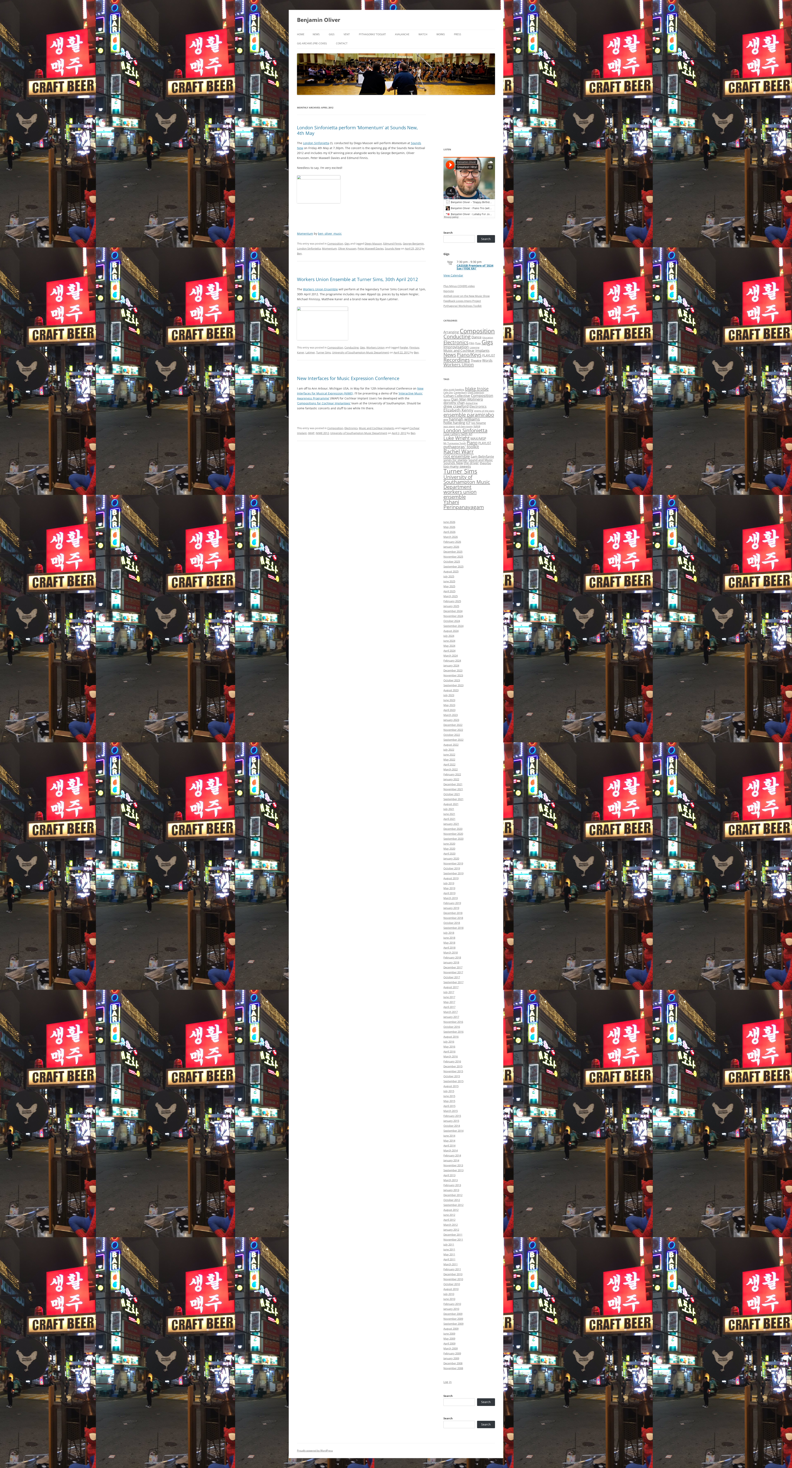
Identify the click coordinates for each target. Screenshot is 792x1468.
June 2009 (449, 1333)
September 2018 (453, 928)
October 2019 (451, 868)
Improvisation (456, 346)
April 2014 (449, 1145)
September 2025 (453, 566)
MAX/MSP (478, 438)
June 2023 (449, 700)
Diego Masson (373, 243)
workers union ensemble (460, 494)
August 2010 (450, 1289)
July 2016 (448, 1041)
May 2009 (449, 1338)
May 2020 (449, 848)
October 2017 (451, 977)
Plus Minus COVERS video (459, 286)
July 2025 (448, 576)
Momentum (305, 233)
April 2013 (449, 1175)
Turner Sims (323, 352)
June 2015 (449, 1096)
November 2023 (453, 675)
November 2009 (453, 1319)
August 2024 (450, 631)
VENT (347, 34)
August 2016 (450, 1036)
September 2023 (453, 685)
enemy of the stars (484, 410)
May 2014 (449, 1140)
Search (448, 232)
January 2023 (451, 720)
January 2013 (451, 1190)
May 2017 (449, 1002)
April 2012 (449, 1220)
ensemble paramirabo (468, 414)
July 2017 (448, 992)
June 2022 (449, 754)
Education (487, 337)
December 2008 (452, 1363)
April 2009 (449, 1343)
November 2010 (453, 1279)
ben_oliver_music (330, 233)
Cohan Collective (456, 395)
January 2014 (451, 1160)
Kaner (300, 352)
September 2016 (453, 1032)
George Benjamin (413, 243)
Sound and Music (480, 460)
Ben (299, 253)
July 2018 (448, 933)
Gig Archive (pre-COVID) (312, 43)
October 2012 (451, 1200)
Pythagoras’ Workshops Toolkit (462, 306)
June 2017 (449, 997)
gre (445, 419)
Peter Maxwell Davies (371, 248)
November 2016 (453, 1022)
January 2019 (451, 908)
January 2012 (451, 1229)
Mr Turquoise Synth (454, 443)
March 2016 (450, 1056)
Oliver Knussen (347, 248)
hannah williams (464, 419)
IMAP (311, 433)
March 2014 (450, 1150)
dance (446, 399)
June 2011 (449, 1249)
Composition (335, 243)
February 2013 (452, 1185)
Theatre (476, 360)
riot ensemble (456, 456)
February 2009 (452, 1353)
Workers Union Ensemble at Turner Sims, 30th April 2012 (357, 279)
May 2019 (449, 888)
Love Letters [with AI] (457, 434)
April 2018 (449, 947)
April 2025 (449, 591)
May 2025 (449, 586)
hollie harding (454, 422)
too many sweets (457, 466)
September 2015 (453, 1081)
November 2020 (453, 834)
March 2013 (450, 1180)
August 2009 (450, 1328)
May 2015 (449, 1101)
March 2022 (450, 769)
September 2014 (453, 1130)
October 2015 (451, 1076)
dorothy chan (454, 402)
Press (457, 34)
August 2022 (450, 744)
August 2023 (450, 690)
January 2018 (451, 962)
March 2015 (450, 1111)
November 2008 (453, 1368)
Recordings (456, 359)
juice (477, 426)
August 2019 (450, 878)
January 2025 (451, 606)
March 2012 (450, 1225)
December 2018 (452, 913)
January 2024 (451, 665)
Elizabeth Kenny (458, 410)
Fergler (404, 347)
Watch (422, 34)
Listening (474, 347)
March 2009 (450, 1348)
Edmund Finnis (392, 243)
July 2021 (448, 809)
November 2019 (453, 863)
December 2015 (452, 1066)
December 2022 (452, 725)
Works (440, 34)
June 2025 (449, 581)
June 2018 (449, 937)
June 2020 (449, 843)
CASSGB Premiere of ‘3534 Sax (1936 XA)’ (475, 267)
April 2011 (449, 1259)
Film (471, 343)
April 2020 (449, 853)
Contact (342, 43)
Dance (476, 337)
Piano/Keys (469, 355)
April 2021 (449, 819)
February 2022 (452, 774)
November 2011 (453, 1239)
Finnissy (414, 347)
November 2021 (453, 789)
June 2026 (449, 522)
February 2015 (452, 1116)
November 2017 (453, 972)
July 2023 (448, 695)
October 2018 (451, 923)
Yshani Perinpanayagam (463, 504)
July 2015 (448, 1091)
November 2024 (453, 616)
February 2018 (452, 957)
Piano (472, 442)
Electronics (351, 428)
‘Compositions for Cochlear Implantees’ (324, 403)
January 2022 (451, 779)
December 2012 (452, 1195)
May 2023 (449, 705)
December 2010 (452, 1274)
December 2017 (452, 967)
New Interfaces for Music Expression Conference (348, 378)
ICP (468, 423)
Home (300, 34)
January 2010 (451, 1309)
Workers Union (375, 347)
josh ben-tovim (464, 426)
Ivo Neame (478, 423)
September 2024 (453, 626)
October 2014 (451, 1126)
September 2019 (453, 873)
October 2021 (451, 794)
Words (487, 360)
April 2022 (449, 764)
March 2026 (450, 537)
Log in (447, 1382)
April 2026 (449, 532)
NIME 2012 (322, 433)
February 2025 (452, 601)
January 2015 (451, 1121)
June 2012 (449, 1215)
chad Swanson (476, 392)
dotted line (472, 403)
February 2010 (452, 1304)
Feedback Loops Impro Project (462, 301)
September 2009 (453, 1324)
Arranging (451, 332)
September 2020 (453, 839)
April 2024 (449, 650)
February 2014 (452, 1155)
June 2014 (449, 1135)
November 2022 (453, 730)
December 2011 (452, 1234)
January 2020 (451, 858)
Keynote (448, 291)
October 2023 (451, 680)
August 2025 (450, 571)
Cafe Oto (448, 392)
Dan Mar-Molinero (467, 399)
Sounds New (392, 248)
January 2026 (451, 547)
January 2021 (451, 824)
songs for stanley (455, 460)
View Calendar (453, 275)
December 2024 (452, 611)
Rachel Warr (458, 451)
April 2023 (449, 710)
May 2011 (449, 1254)
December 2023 (452, 670)
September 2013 (453, 1170)
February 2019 (452, 903)
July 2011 (448, 1244)
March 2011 (450, 1264)
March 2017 (450, 1012)
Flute (478, 343)
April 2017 (449, 1007)
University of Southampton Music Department (360, 352)
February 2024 (452, 660)
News (316, 34)
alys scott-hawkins (453, 389)
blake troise (477, 389)
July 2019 (448, 883)
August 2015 (450, 1086)
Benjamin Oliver (318, 20)
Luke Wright (456, 438)
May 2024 (449, 645)
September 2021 (453, 799)
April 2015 (449, 1106)
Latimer (310, 352)
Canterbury (460, 392)
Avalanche (402, 34)
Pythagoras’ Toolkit (372, 34)
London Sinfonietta (316, 143)
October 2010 (451, 1284)
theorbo (485, 463)
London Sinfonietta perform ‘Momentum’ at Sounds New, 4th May (357, 130)
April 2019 (449, 893)
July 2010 (448, 1294)
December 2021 (452, 784)
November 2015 (453, 1071)
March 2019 (450, 898)
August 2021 (450, 804)
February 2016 (452, 1061)
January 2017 (451, 1017)
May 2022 (449, 759)
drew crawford (456, 406)
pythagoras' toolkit (461, 447)
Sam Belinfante (482, 456)
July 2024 (448, 636)
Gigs (332, 34)
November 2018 (453, 918)
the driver (471, 463)
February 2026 (452, 542)
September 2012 (453, 1205)
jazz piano (449, 426)
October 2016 (451, 1027)
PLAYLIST (488, 355)
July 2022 (448, 749)
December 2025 (452, 551)
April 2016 (449, 1051)
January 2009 (451, 1358)
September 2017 (453, 982)
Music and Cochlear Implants (376, 428)
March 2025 (450, 596)
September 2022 (453, 740)
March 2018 (450, 952)
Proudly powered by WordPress (315, 1450)
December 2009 (452, 1314)
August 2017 (450, 987)
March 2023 (450, 715)
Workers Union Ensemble (320, 289)
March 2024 (450, 655)
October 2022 (451, 735)
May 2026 (449, 527)
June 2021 (449, 814)
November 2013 (453, 1165)
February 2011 (452, 1269)
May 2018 (449, 942)
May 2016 (449, 1046)
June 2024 (449, 641)
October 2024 (451, 621)
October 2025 (451, 561)
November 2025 (453, 556)
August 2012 (450, 1210)
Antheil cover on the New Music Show (466, 296)
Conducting (351, 347)
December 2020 (452, 829)
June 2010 (449, 1299)
